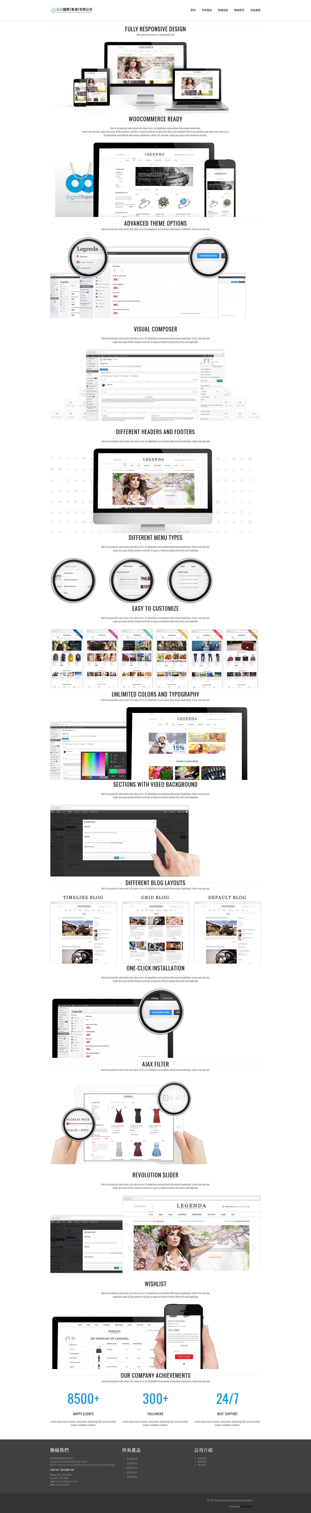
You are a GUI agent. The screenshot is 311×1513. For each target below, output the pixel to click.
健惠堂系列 (132, 1467)
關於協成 (202, 1464)
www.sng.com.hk (62, 1484)
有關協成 (223, 10)
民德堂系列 (132, 1463)
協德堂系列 (132, 1458)
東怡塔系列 (132, 1472)
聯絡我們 (239, 10)
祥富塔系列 (132, 1476)
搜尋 (204, 1458)
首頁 (193, 10)
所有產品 (207, 10)
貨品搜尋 (255, 10)
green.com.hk (246, 1506)
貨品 (200, 1458)
